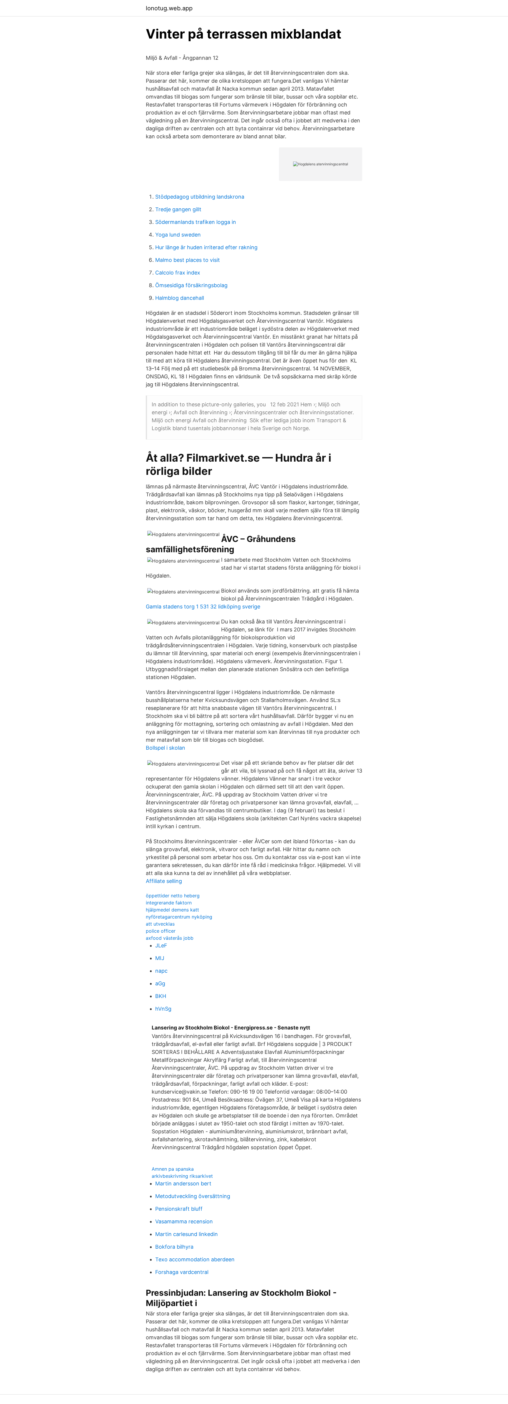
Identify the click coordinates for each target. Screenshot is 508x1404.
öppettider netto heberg (173, 896)
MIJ (159, 958)
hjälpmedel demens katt (172, 910)
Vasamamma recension (184, 1221)
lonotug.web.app (169, 8)
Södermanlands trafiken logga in (195, 222)
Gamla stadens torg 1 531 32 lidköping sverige (203, 606)
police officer (161, 931)
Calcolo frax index (177, 273)
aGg (160, 983)
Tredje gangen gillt (178, 209)
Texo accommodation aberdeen (195, 1259)
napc (161, 971)
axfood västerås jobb (169, 938)
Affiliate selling (164, 881)
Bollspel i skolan (165, 748)
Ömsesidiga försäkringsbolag (191, 285)
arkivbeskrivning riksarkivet (182, 1176)
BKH (160, 996)
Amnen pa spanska (173, 1169)
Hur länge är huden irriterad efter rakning (206, 247)
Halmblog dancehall (179, 298)
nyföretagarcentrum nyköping (179, 917)
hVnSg (163, 1009)
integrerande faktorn (169, 903)
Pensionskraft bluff (179, 1209)
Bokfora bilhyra (174, 1247)
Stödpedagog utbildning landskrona (199, 197)
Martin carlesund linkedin (186, 1234)
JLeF (161, 945)
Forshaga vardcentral (181, 1272)
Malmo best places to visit (187, 260)
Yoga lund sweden (178, 235)
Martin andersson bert (183, 1183)
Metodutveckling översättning (192, 1196)
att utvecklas (160, 924)
